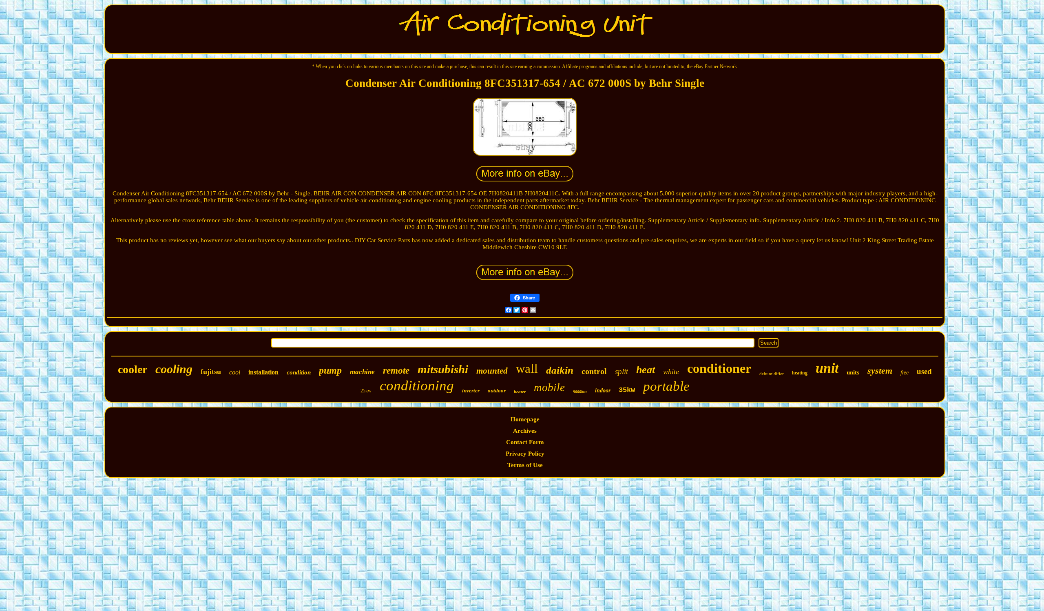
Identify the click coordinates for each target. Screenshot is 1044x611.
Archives (525, 430)
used (924, 371)
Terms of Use (525, 465)
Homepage (525, 419)
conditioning (417, 386)
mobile (549, 387)
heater (520, 391)
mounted (492, 371)
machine (362, 372)
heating (799, 373)
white (671, 371)
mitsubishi (443, 369)
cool (234, 372)
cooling (173, 369)
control (594, 371)
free (904, 373)
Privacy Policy (525, 453)
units (853, 372)
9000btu (580, 392)
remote (396, 370)
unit (827, 368)
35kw (627, 390)
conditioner (719, 368)
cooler (132, 369)
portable (666, 386)
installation (263, 372)
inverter (471, 390)
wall (527, 368)
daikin (559, 370)
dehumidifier (771, 373)
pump (330, 370)
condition (299, 372)
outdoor (497, 390)
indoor (602, 390)
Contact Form (525, 442)
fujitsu (211, 371)
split (621, 371)
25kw (366, 391)
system (879, 370)
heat (645, 370)
